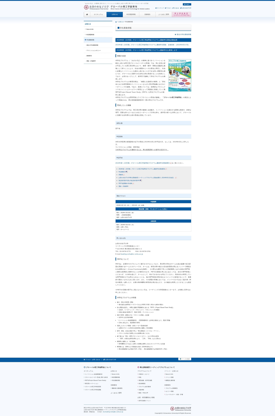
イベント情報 (170, 377)
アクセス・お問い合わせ (172, 8)
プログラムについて (145, 371)
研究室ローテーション (91, 383)
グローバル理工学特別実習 (93, 386)
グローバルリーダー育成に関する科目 (96, 377)
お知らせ (115, 14)
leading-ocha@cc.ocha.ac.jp (132, 254)
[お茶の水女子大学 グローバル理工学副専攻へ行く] (116, 21)
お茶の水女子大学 (186, 8)
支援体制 (141, 389)
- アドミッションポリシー (93, 50)
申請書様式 (122, 172)
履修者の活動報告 (117, 388)
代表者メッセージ (144, 374)
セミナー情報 (170, 391)
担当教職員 (142, 383)
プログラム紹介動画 (145, 386)
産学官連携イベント (145, 400)
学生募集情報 (90, 40)
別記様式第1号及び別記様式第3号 (129, 180)
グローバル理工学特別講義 (93, 389)
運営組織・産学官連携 (145, 380)
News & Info (89, 29)
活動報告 (147, 14)
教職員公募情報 (170, 380)
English (187, 4)
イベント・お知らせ (171, 371)
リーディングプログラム (181, 14)
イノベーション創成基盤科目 (93, 374)
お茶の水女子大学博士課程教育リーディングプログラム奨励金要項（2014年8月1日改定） (147, 177)
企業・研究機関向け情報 (146, 397)
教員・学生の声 (143, 392)
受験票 (121, 175)
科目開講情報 (131, 14)
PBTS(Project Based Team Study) (95, 380)
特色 (140, 377)
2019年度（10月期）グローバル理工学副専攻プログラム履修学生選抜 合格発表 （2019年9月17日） (152, 45)
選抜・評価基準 (123, 186)
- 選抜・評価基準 (91, 61)
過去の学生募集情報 (183, 34)
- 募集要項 (89, 56)
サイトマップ (160, 8)
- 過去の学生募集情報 (92, 45)
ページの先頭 (186, 359)
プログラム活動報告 (172, 388)
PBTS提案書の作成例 (125, 183)
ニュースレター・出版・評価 (174, 394)
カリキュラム (98, 14)
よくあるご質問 (163, 14)
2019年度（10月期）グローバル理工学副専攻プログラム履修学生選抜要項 (142, 163)
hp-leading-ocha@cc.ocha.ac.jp (113, 411)
